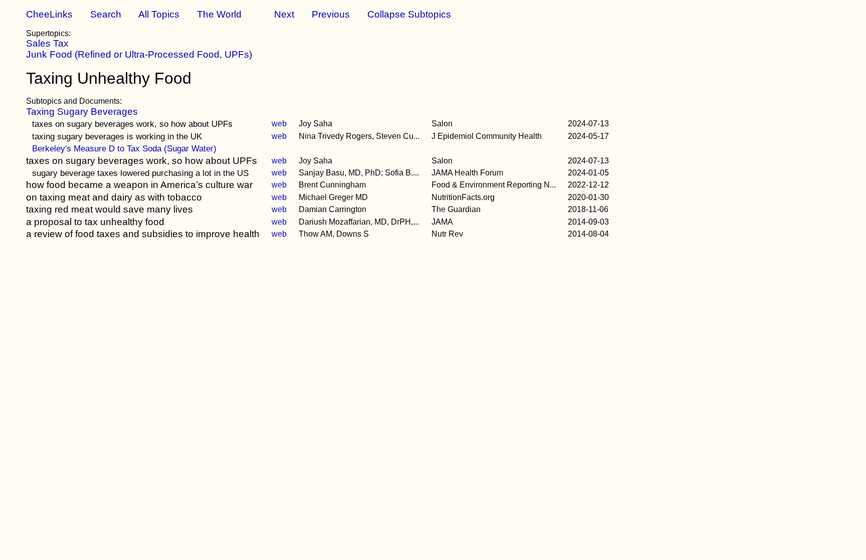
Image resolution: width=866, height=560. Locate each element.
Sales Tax (47, 43)
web (279, 123)
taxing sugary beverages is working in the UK (117, 136)
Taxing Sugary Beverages (82, 111)
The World (219, 14)
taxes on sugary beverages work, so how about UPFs (132, 124)
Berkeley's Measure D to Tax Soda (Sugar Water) (124, 148)
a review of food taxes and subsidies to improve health (143, 234)
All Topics (158, 14)
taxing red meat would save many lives (109, 209)
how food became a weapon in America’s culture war (139, 184)
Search (105, 14)
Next (284, 14)
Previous (331, 14)
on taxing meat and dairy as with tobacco (114, 197)
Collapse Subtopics (409, 14)
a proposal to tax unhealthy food (95, 222)
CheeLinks (49, 14)
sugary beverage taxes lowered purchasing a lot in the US (140, 173)
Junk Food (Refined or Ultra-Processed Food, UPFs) (139, 54)
